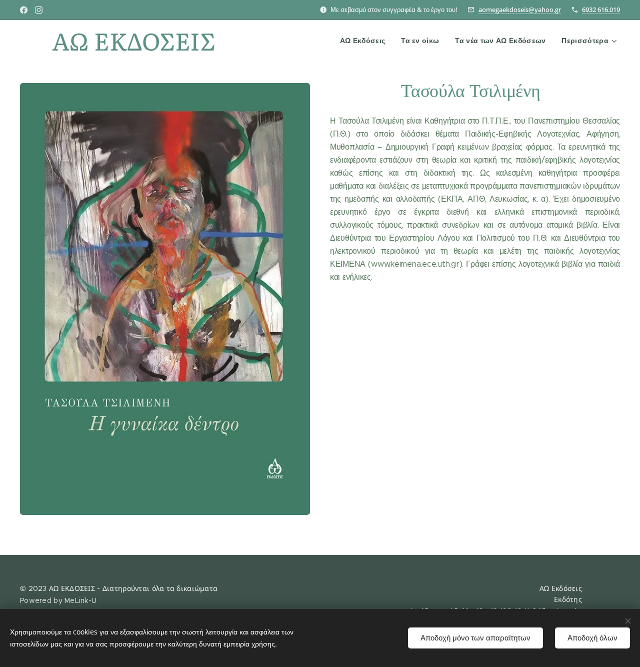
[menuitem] (366, 40)
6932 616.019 (601, 9)
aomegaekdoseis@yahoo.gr (519, 9)
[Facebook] (24, 10)
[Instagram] (38, 10)
